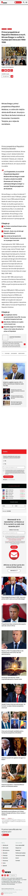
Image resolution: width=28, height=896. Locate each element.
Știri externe (6, 850)
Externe (4, 29)
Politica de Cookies (20, 853)
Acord (17, 858)
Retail (17, 889)
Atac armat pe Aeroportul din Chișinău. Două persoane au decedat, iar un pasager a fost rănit (14, 238)
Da (5, 461)
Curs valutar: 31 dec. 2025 (14, 486)
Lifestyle (5, 855)
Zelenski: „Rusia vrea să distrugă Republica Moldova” (12, 232)
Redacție (18, 850)
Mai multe (14, 570)
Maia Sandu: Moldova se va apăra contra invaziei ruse (12, 323)
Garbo (11, 889)
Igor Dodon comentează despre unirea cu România (14, 227)
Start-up (20, 889)
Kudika (8, 889)
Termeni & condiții (20, 855)
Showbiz (5, 853)
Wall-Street (4, 889)
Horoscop (5, 860)
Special (5, 865)
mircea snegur (7, 353)
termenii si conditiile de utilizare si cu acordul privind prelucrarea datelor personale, (15, 538)
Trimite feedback (8, 476)
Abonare (14, 547)
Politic (9, 29)
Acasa (3, 818)
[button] (23, 2)
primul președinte (14, 353)
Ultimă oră (5, 845)
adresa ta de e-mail (14, 529)
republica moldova (21, 353)
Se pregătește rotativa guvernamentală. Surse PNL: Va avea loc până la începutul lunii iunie (14, 317)
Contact (18, 860)
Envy (14, 889)
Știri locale (5, 848)
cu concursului (12, 541)
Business (5, 858)
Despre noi (18, 848)
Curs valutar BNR (20, 845)
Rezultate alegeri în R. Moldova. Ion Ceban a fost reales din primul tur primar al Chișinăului (13, 329)
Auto (4, 863)
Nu (5, 464)
